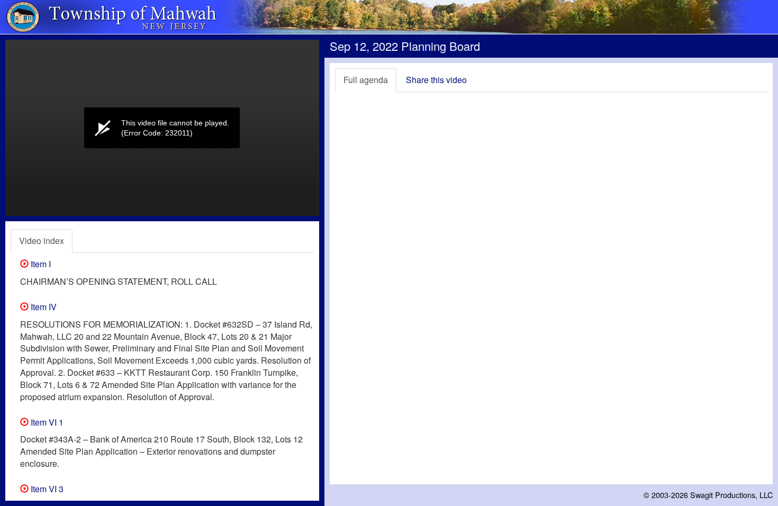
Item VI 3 (46, 489)
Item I (40, 264)
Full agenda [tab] (365, 80)
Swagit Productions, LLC (731, 494)
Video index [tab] (41, 240)
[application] (162, 128)
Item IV (43, 307)
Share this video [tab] (436, 80)
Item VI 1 (46, 422)
